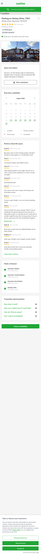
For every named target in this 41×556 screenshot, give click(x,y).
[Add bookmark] (38, 18)
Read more (8, 221)
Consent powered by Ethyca (30, 552)
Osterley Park (12, 288)
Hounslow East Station (15, 281)
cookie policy (16, 530)
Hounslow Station (13, 269)
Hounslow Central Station (16, 275)
